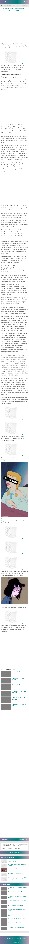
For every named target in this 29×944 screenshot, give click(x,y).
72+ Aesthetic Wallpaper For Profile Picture (16, 910)
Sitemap (24, 938)
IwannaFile (4, 2)
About (4, 938)
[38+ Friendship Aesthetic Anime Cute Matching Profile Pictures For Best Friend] (4, 879)
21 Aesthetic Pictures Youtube (18, 679)
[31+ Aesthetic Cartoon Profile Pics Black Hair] (4, 889)
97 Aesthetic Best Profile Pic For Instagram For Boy (16, 860)
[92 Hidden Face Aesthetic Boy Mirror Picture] (4, 866)
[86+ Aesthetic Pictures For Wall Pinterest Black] (4, 915)
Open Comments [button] (14, 852)
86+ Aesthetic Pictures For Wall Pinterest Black (18, 914)
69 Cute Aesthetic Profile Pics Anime (17, 900)
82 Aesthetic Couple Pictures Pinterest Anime (17, 897)
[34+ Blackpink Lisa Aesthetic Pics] (4, 920)
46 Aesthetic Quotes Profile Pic (15, 873)
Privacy (17, 938)
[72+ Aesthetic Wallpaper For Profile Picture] (4, 911)
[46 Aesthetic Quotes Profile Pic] (4, 874)
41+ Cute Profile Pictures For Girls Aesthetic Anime (16, 869)
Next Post (5, 839)
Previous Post (23, 839)
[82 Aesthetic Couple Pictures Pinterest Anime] (4, 897)
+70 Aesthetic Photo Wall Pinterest (19, 692)
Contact (11, 938)
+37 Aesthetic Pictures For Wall (19, 705)
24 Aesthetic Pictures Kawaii (20, 672)
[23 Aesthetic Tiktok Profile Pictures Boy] (4, 893)
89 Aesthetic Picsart (17, 685)
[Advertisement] (14, 27)
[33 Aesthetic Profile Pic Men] (4, 924)
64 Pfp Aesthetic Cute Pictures (15, 905)
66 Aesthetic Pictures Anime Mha (16, 927)
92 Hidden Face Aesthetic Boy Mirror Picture (17, 865)
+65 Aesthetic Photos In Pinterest (18, 698)
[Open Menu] (24, 2)
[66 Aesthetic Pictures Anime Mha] (4, 928)
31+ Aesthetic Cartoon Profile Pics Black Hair (18, 888)
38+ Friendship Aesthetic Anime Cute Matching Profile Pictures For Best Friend (18, 878)
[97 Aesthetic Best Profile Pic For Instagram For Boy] (4, 861)
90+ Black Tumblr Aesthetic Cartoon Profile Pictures (12, 10)
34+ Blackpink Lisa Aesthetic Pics (16, 918)
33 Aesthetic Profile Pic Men (15, 922)
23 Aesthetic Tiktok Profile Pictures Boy (17, 891)
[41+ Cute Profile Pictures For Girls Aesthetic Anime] (4, 870)
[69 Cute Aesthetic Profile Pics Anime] (4, 902)
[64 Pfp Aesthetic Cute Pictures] (4, 906)
